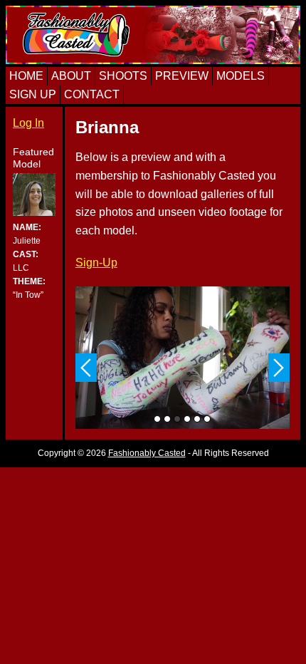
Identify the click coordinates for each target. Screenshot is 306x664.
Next (279, 367)
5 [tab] (197, 418)
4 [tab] (187, 418)
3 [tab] (177, 418)
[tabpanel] (182, 357)
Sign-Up (96, 262)
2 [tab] (167, 418)
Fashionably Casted (147, 453)
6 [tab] (207, 418)
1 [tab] (157, 418)
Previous (86, 367)
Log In (28, 123)
